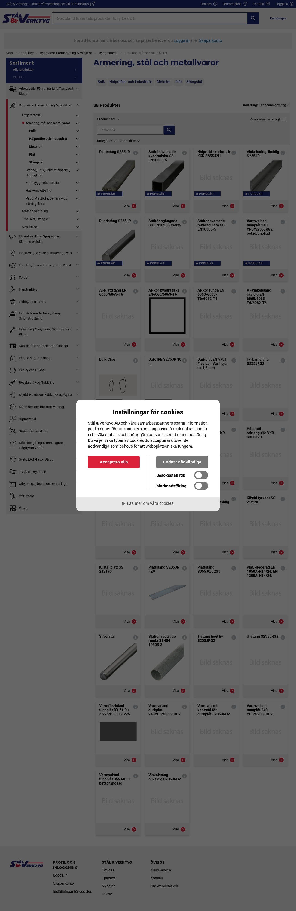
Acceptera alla (114, 462)
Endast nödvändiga (182, 462)
